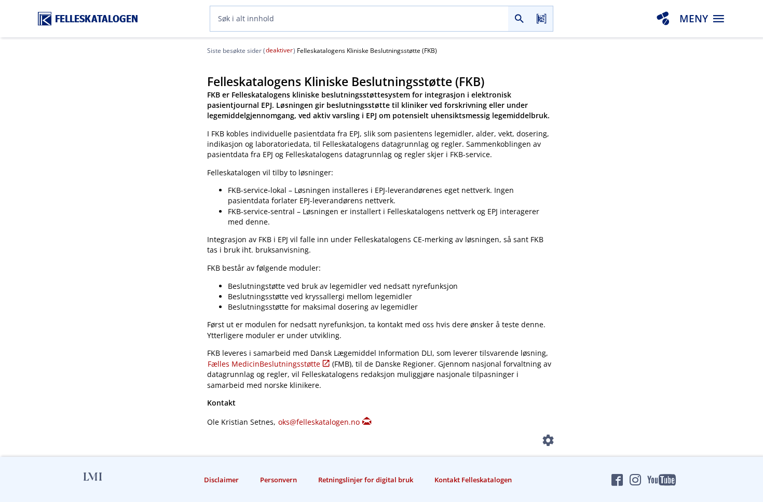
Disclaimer (221, 479)
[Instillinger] (548, 442)
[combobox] (359, 18)
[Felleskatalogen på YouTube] (661, 479)
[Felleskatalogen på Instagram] (635, 479)
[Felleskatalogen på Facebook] (617, 479)
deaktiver (279, 50)
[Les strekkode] (541, 18)
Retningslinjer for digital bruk (365, 479)
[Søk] (519, 18)
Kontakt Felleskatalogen (473, 479)
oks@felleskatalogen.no (319, 422)
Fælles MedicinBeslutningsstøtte (264, 364)
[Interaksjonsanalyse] (663, 18)
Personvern (278, 479)
